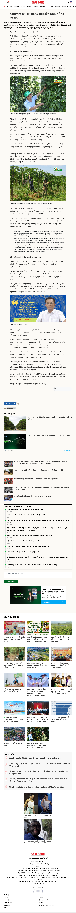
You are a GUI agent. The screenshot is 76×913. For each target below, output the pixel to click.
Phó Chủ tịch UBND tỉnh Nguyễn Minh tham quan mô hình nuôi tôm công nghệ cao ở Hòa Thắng (37, 692)
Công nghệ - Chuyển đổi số (46, 905)
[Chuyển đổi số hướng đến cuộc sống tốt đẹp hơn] (8, 498)
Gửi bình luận (11, 581)
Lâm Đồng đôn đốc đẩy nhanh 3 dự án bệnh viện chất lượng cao (60, 665)
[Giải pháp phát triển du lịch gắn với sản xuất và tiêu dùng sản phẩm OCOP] (38, 628)
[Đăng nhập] (68, 2)
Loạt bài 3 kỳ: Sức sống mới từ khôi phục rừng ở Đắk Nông (49, 418)
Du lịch (41, 902)
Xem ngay (67, 450)
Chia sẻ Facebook (10, 403)
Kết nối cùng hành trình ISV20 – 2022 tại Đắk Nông (24, 541)
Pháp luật (42, 6)
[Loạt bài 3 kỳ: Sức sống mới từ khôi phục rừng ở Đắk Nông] (15, 423)
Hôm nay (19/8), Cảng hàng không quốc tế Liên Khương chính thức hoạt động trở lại (39, 765)
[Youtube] (38, 891)
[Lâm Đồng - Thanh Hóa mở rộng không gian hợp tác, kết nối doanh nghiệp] (61, 680)
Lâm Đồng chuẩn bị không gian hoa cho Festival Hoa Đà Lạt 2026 (36, 787)
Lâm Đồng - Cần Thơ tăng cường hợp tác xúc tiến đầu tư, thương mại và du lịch (37, 719)
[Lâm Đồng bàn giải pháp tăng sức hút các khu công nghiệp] (14, 628)
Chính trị (16, 6)
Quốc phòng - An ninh (53, 6)
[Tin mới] (8, 2)
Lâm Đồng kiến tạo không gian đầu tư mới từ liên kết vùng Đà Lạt (37, 665)
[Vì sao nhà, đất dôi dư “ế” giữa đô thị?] (14, 734)
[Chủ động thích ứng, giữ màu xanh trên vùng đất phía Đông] (61, 628)
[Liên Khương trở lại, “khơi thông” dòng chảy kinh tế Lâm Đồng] (14, 708)
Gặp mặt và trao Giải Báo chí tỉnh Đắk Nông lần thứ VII (25, 509)
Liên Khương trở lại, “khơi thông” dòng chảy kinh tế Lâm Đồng (13, 719)
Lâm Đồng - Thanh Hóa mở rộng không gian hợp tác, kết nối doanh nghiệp (61, 691)
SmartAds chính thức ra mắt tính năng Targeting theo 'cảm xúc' (53, 592)
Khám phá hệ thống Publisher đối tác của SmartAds (49, 435)
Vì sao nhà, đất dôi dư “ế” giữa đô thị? (13, 744)
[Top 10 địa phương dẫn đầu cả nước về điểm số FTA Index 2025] (61, 708)
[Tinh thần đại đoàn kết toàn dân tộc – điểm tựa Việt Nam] (8, 481)
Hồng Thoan (13, 17)
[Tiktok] (33, 891)
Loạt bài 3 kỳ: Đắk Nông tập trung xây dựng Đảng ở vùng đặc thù (38, 470)
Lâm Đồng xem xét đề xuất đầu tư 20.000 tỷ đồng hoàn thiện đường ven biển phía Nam (39, 772)
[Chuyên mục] (5, 2)
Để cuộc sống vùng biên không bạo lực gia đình (23, 552)
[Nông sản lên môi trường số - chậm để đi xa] (14, 680)
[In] (18, 403)
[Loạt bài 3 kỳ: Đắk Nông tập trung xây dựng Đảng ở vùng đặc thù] (8, 472)
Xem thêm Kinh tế (11, 617)
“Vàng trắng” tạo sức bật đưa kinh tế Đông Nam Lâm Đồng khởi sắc (14, 665)
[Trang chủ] (5, 6)
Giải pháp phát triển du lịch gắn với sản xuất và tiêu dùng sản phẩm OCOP (37, 639)
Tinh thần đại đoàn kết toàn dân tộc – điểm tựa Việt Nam (36, 479)
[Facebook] (42, 891)
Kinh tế (29, 6)
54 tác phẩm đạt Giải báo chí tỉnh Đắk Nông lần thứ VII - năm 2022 (29, 535)
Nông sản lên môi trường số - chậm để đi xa (13, 690)
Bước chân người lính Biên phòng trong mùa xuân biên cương (28, 546)
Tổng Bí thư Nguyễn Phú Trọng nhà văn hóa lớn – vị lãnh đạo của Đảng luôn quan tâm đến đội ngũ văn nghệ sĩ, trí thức (42, 462)
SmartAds (10, 450)
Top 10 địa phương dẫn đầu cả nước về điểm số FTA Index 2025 (61, 719)
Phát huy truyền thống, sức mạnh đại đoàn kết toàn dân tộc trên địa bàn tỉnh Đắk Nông (41, 488)
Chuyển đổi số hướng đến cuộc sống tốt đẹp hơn (32, 496)
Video (5, 907)
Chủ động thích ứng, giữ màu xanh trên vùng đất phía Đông (60, 639)
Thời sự (23, 6)
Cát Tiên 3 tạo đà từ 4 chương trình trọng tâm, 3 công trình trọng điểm (37, 745)
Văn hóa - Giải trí (66, 6)
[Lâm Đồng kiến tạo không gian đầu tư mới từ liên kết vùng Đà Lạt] (38, 654)
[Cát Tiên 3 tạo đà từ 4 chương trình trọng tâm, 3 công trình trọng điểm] (38, 734)
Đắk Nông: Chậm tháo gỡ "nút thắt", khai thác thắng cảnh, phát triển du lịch (32, 565)
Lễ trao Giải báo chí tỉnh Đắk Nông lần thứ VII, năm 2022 (26, 515)
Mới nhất (9, 6)
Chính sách (7, 905)
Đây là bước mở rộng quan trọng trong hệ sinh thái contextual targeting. (53, 596)
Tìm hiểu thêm (46, 602)
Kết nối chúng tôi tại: (38, 887)
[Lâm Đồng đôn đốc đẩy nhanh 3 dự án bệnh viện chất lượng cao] (61, 654)
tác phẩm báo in (11, 408)
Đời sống (35, 6)
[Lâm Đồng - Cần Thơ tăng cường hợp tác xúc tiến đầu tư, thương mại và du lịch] (38, 708)
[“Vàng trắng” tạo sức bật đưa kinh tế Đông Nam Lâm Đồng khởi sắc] (14, 654)
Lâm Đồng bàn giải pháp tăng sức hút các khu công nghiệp (14, 639)
